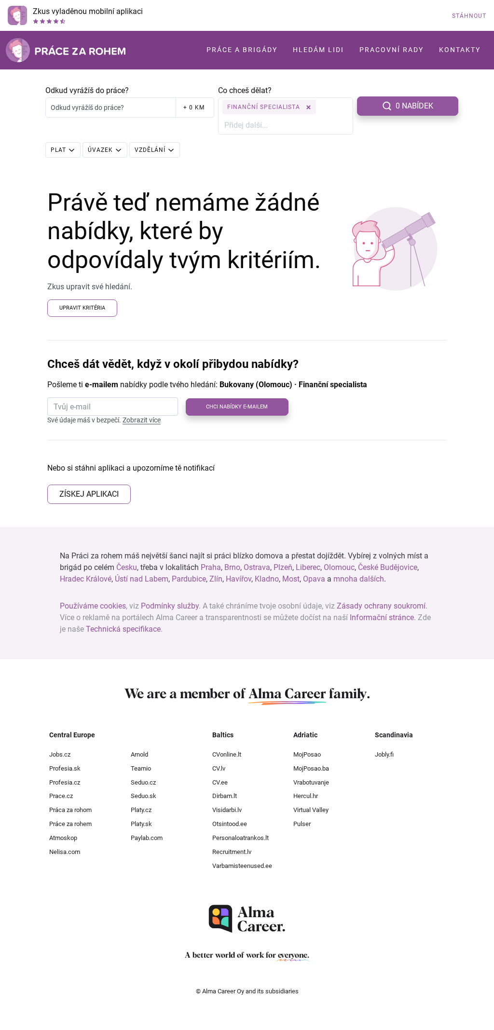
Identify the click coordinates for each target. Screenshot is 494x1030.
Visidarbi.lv (227, 809)
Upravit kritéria (82, 308)
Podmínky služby (170, 605)
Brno (232, 567)
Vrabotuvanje (311, 782)
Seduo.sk (143, 796)
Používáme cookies (93, 605)
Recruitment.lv (231, 851)
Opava (314, 578)
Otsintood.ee (229, 823)
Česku (126, 567)
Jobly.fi (384, 754)
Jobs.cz (59, 754)
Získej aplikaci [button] (89, 494)
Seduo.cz (143, 782)
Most (291, 578)
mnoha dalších (358, 578)
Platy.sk (141, 823)
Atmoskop (63, 837)
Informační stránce (382, 617)
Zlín (215, 578)
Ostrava (257, 567)
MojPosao (307, 754)
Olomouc (339, 567)
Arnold (139, 754)
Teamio (141, 768)
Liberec (308, 567)
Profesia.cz (64, 782)
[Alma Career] (247, 918)
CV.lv (218, 768)
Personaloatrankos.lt (240, 837)
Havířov (238, 578)
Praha (211, 567)
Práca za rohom (70, 809)
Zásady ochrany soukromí (381, 605)
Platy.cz (141, 809)
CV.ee (220, 782)
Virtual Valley (311, 809)
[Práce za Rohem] (65, 50)
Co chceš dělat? (245, 90)
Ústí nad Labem (141, 578)
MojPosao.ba (311, 768)
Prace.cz (61, 796)
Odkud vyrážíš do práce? (87, 90)
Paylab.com (147, 837)
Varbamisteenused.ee (242, 865)
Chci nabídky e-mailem (237, 407)
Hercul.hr (305, 796)
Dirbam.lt (224, 796)
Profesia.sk (65, 768)
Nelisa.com (64, 851)
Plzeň (283, 567)
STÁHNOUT (469, 16)
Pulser (302, 823)
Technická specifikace (123, 629)
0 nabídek (414, 105)
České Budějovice (387, 567)
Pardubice (189, 578)
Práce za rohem (70, 823)
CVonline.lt (226, 754)
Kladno (267, 578)
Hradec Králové (85, 578)
